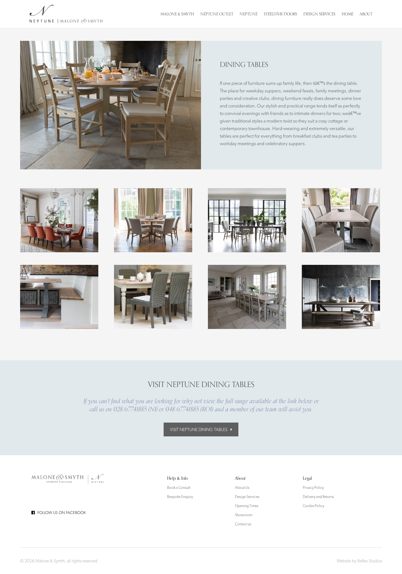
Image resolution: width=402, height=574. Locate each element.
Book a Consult (178, 487)
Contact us (243, 524)
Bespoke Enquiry (180, 497)
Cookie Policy (313, 506)
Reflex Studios (369, 560)
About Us (242, 487)
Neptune (249, 14)
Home (347, 14)
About (366, 14)
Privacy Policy (313, 487)
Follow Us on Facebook (61, 512)
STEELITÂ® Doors (280, 14)
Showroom (243, 515)
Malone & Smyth (177, 14)
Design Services (319, 14)
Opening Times (246, 506)
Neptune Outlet (216, 14)
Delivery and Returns (318, 497)
